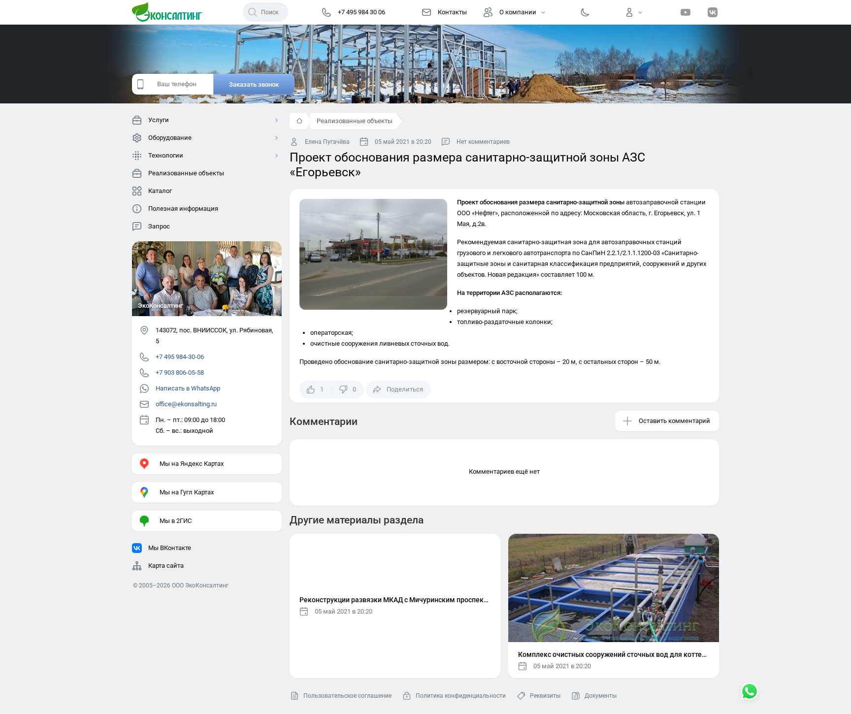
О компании (517, 12)
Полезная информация (183, 208)
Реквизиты (545, 695)
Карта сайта (166, 565)
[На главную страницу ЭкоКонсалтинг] (170, 12)
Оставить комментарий (674, 420)
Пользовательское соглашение (347, 695)
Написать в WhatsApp (188, 388)
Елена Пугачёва (327, 141)
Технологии (165, 155)
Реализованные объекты (355, 121)
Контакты (452, 12)
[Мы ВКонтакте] (712, 12)
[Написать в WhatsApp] (749, 692)
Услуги (158, 120)
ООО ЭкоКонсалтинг (200, 585)
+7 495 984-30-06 (180, 356)
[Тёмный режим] (585, 12)
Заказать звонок (254, 84)
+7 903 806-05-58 (180, 372)
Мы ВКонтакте (169, 548)
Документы (601, 695)
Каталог (160, 191)
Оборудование (170, 137)
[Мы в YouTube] (685, 12)
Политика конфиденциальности (461, 695)
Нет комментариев (483, 141)
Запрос (159, 226)
